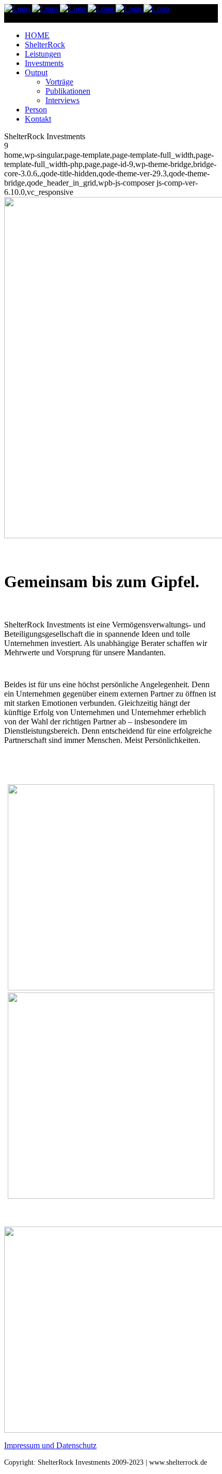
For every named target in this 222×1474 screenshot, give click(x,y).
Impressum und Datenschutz (50, 1445)
